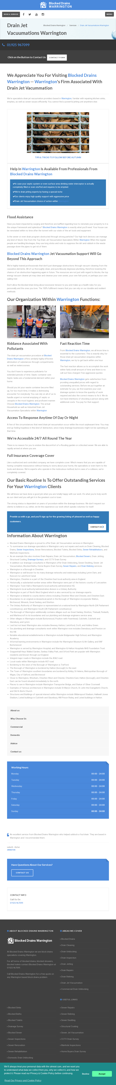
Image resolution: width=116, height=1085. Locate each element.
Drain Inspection (68, 958)
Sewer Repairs (69, 566)
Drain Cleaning (67, 945)
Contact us (15, 751)
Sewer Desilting (68, 1020)
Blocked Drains (68, 939)
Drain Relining (87, 566)
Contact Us (96, 527)
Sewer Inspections (25, 549)
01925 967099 (18, 45)
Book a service (11, 14)
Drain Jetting (67, 964)
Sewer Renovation (16, 1045)
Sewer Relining (68, 1014)
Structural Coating (69, 1026)
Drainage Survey (35, 559)
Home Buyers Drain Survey (73, 1051)
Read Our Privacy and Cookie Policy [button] (23, 1080)
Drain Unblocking (69, 951)
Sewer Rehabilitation (92, 549)
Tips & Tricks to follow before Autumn (58, 157)
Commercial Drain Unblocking (74, 989)
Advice (13, 743)
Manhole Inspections (71, 1045)
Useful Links (70, 999)
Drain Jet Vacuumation (71, 983)
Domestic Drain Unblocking (20, 1057)
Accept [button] (102, 1074)
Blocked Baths (15, 1014)
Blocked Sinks (14, 1007)
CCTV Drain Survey (70, 1039)
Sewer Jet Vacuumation (72, 1032)
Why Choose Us (18, 718)
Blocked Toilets (15, 1020)
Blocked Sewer (83, 556)
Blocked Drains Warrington (33, 940)
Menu (109, 14)
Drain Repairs (67, 970)
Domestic (15, 735)
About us (15, 710)
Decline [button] (85, 1074)
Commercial (16, 727)
